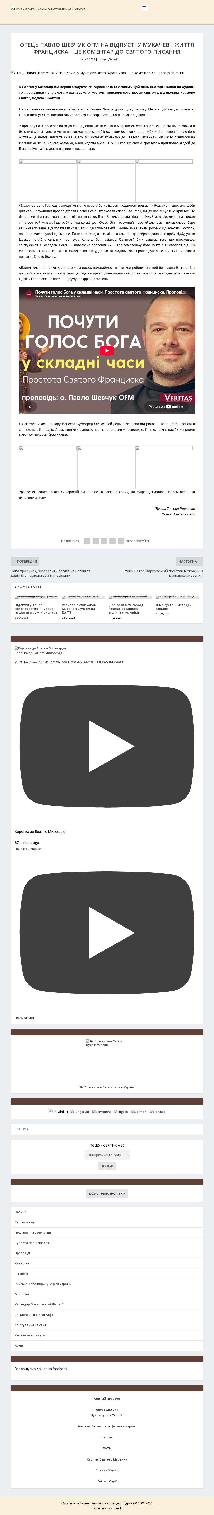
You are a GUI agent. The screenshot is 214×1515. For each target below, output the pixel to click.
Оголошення (24, 1222)
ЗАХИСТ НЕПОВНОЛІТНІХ (107, 1194)
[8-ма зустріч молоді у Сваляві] (177, 597)
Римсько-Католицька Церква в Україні (107, 1426)
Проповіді (22, 1253)
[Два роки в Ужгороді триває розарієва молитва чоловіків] (130, 597)
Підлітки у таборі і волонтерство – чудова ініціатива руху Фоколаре (36, 608)
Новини (20, 1212)
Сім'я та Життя (107, 1470)
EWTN (107, 1448)
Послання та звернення (33, 1233)
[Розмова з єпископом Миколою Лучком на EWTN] (83, 597)
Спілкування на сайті (31, 1325)
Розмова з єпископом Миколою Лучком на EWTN (79, 608)
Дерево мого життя (30, 1335)
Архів (19, 1345)
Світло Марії (107, 1481)
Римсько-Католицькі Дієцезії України (43, 1284)
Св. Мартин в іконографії (34, 1315)
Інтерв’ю (21, 1274)
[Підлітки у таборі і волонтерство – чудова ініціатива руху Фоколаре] (36, 597)
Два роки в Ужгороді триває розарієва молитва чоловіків (126, 608)
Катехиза (22, 1263)
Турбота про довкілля (32, 1243)
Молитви (22, 1294)
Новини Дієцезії (107, 59)
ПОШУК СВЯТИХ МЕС (107, 1145)
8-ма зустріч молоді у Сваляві (174, 607)
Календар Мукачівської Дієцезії (39, 1304)
